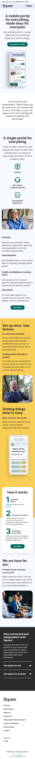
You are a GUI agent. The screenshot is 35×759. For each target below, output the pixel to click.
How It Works (9, 709)
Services (7, 705)
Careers (7, 731)
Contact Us (8, 716)
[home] (7, 6)
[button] (29, 6)
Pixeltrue (18, 756)
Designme (20, 754)
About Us (7, 713)
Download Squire (12, 504)
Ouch (24, 756)
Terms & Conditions (11, 723)
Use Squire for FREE (17, 44)
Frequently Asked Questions (15, 720)
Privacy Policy (9, 727)
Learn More (17, 307)
